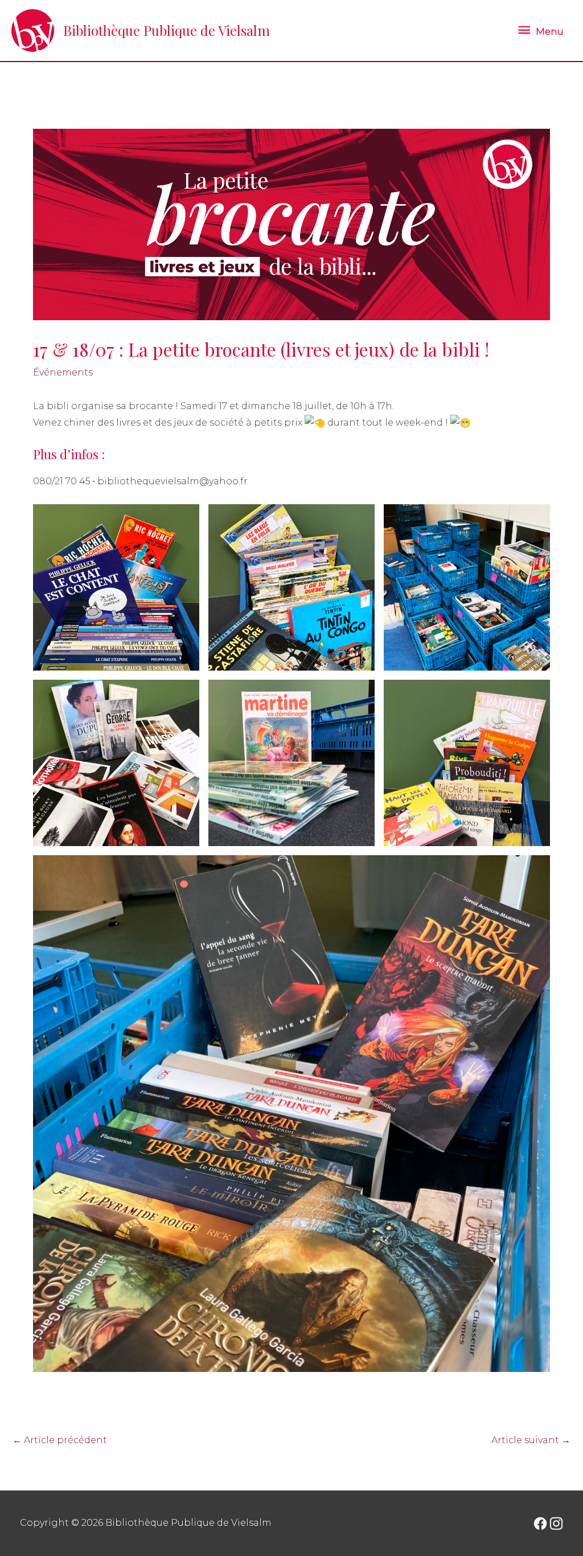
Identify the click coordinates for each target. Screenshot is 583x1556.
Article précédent (60, 1440)
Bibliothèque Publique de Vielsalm (166, 30)
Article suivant (530, 1440)
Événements (63, 372)
